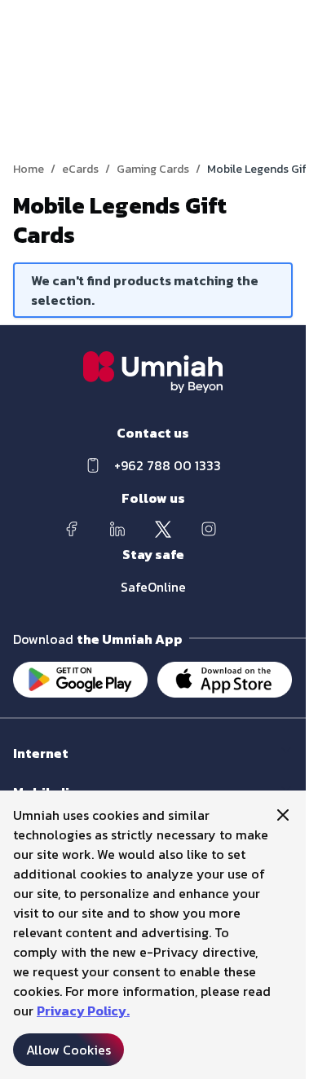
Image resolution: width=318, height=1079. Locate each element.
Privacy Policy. (83, 1010)
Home (28, 169)
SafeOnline (153, 587)
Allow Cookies (68, 1049)
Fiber (25, 768)
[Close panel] (283, 815)
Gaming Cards (153, 169)
